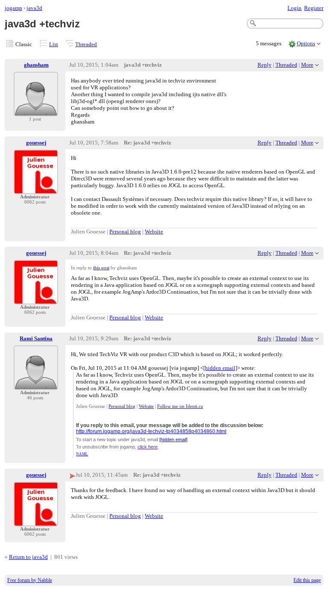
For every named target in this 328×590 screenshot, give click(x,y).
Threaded (86, 44)
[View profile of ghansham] (36, 111)
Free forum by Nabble (29, 580)
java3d (34, 8)
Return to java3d (28, 557)
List (53, 44)
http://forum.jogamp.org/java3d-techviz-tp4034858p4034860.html (151, 431)
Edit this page (307, 580)
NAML (82, 454)
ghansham (36, 65)
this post (101, 267)
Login (294, 8)
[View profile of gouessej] (36, 189)
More (307, 65)
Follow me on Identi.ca (180, 406)
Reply (265, 65)
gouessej (36, 142)
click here (148, 446)
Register (313, 8)
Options (306, 43)
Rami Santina (36, 338)
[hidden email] (220, 368)
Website (154, 231)
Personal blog (125, 231)
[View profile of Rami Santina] (36, 384)
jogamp (13, 8)
